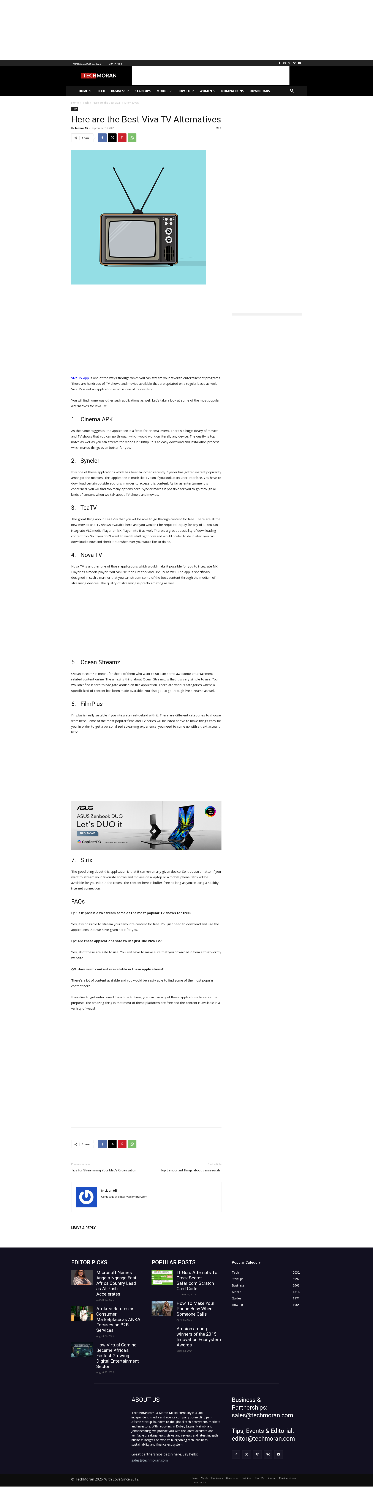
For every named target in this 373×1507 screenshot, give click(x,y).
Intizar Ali (81, 128)
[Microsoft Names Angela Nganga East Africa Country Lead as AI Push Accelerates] (82, 1277)
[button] (292, 91)
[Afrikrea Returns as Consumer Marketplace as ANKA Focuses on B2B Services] (82, 1313)
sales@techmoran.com (149, 1460)
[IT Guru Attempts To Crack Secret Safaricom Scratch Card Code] (162, 1277)
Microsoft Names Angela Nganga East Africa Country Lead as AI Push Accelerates (116, 1283)
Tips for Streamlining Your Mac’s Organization (103, 1170)
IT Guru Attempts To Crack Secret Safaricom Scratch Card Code (197, 1280)
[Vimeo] (294, 63)
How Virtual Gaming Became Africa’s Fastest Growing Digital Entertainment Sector (117, 1355)
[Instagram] (284, 63)
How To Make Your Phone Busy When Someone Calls (195, 1309)
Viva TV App (80, 378)
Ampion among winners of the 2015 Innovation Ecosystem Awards (199, 1337)
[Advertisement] (129, 30)
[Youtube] (299, 63)
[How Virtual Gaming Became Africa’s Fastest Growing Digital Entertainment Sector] (82, 1349)
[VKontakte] (268, 1454)
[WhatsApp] (132, 137)
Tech (75, 108)
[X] (289, 63)
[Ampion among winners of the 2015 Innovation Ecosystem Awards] (162, 1333)
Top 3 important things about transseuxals (190, 1170)
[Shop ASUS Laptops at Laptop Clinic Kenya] (146, 825)
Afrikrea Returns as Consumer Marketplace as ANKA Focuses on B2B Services (118, 1319)
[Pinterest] (122, 137)
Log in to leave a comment (90, 1235)
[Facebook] (279, 63)
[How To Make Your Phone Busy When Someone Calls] (162, 1308)
